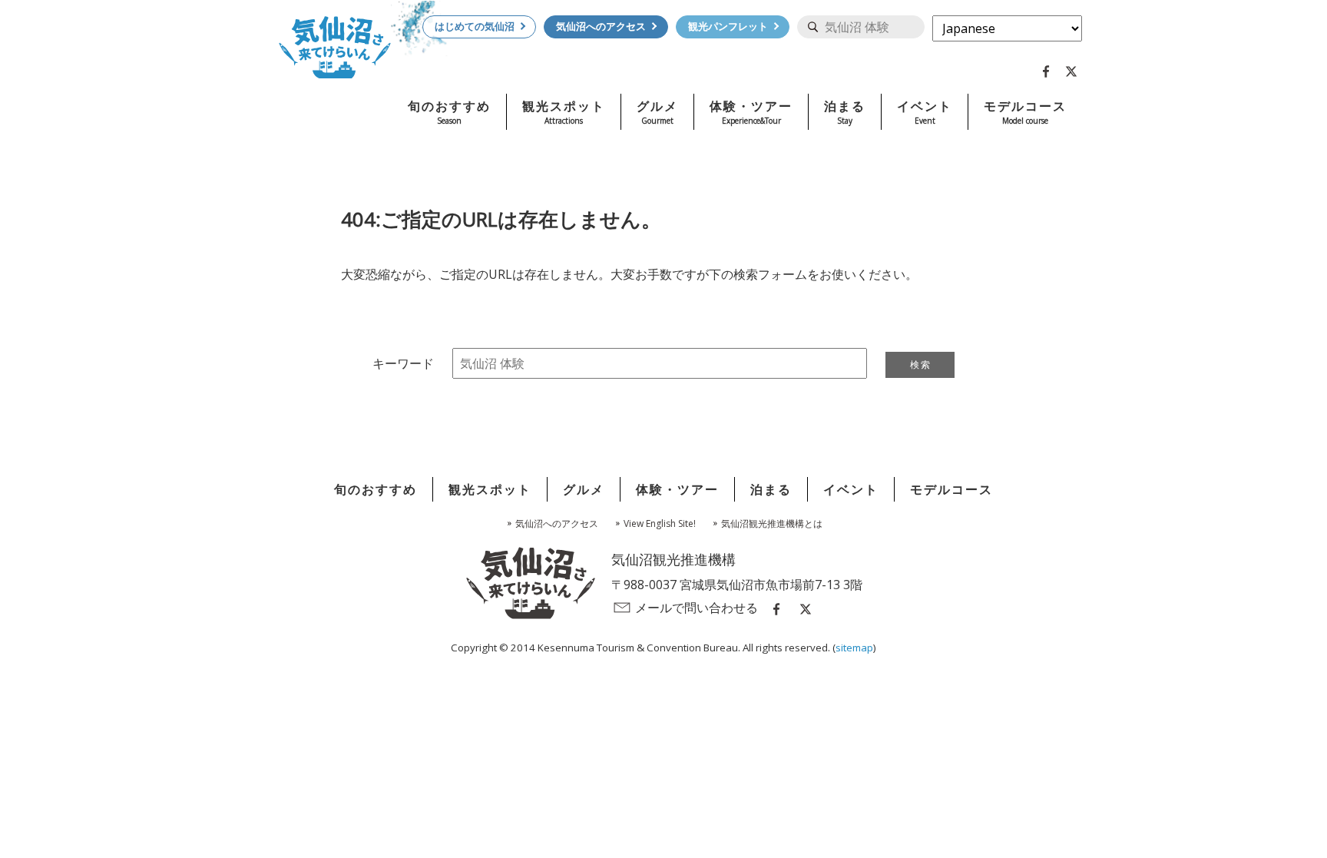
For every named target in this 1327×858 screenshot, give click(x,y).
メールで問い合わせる (696, 607)
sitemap (854, 647)
